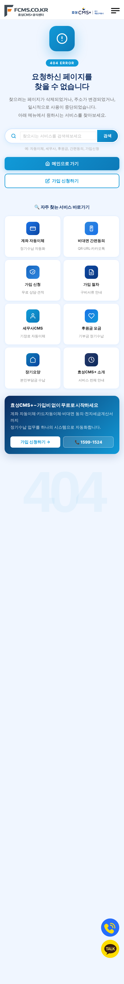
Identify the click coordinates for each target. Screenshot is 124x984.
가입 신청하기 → (35, 441)
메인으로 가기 (65, 163)
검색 (108, 135)
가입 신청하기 (65, 180)
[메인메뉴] (115, 10)
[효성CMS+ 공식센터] (26, 10)
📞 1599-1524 (88, 442)
